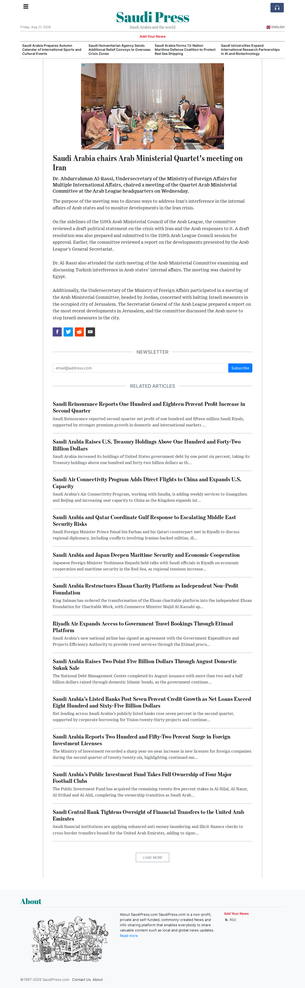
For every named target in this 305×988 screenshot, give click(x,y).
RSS (232, 920)
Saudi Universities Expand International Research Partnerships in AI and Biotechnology (250, 49)
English (278, 27)
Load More (152, 857)
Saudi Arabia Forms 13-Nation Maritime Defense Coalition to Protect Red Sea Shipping (185, 49)
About (98, 980)
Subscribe (240, 368)
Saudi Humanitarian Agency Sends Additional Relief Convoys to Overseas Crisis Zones (119, 49)
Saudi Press (152, 16)
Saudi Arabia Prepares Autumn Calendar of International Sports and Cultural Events (51, 49)
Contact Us (81, 980)
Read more (129, 936)
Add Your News (153, 36)
